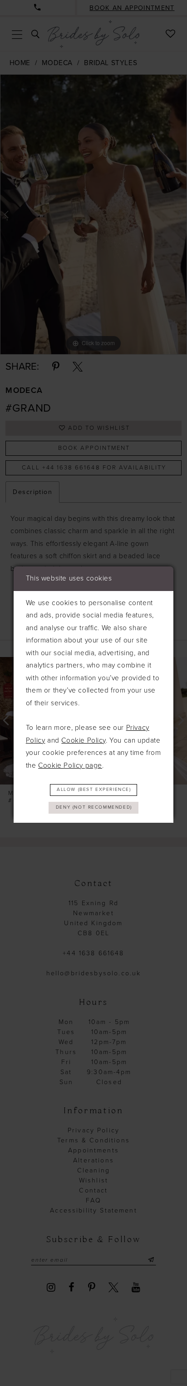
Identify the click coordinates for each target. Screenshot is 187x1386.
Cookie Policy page (70, 765)
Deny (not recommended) (94, 807)
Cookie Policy (83, 740)
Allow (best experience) (94, 789)
